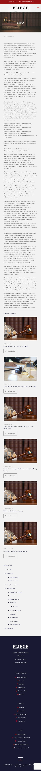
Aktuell (9, 570)
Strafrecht (13, 614)
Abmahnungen (14, 577)
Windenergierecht (15, 624)
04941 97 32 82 (13, 2)
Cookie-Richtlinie (20, 767)
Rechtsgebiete (11, 588)
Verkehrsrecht (14, 618)
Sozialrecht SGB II (15, 611)
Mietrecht (13, 603)
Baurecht (12, 596)
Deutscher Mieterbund (21, 744)
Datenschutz (32, 765)
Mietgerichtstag (21, 734)
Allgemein (10, 573)
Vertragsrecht (14, 621)
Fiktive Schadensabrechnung (13, 511)
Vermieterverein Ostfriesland (22, 738)
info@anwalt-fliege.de (27, 2)
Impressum (25, 765)
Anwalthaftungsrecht (16, 592)
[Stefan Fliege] (20, 8)
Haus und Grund (21, 741)
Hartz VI (21, 694)
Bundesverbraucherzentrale (21, 748)
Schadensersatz (14, 581)
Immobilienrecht (15, 599)
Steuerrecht (10, 628)
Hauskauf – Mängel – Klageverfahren (15, 346)
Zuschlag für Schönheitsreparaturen (15, 551)
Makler (15, 607)
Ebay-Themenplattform (13, 585)
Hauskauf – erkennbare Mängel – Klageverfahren (19, 386)
